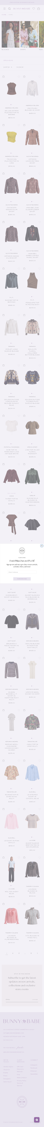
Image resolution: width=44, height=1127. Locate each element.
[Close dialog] (41, 545)
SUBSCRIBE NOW (22, 578)
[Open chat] (36, 1120)
